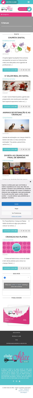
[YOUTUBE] (19, 381)
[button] (30, 181)
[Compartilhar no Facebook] (21, 70)
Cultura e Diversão (8, 160)
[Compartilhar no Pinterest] (29, 70)
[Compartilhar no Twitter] (23, 70)
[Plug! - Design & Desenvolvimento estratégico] (24, 390)
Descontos (16, 332)
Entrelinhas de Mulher (9, 40)
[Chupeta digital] (16, 47)
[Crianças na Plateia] (16, 247)
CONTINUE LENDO (9, 70)
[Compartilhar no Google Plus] (26, 70)
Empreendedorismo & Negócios (16, 343)
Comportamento (7, 117)
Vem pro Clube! (11, 2)
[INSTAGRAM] (16, 381)
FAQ (16, 340)
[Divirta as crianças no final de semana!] (16, 168)
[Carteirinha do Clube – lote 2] (16, 313)
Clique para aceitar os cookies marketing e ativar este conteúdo (16, 285)
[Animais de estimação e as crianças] (16, 125)
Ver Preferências (16, 213)
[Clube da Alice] (7, 8)
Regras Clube (16, 336)
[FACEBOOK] (13, 381)
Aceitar (16, 204)
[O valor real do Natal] (16, 86)
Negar (16, 208)
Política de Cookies (16, 216)
